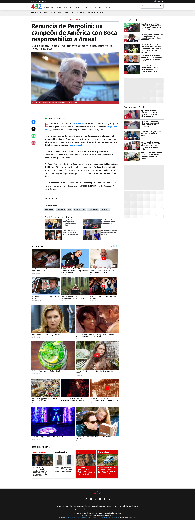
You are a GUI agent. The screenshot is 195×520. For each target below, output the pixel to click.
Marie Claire (80, 506)
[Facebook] (91, 499)
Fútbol (59, 8)
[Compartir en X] (33, 129)
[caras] (86, 452)
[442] (97, 493)
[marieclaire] (64, 452)
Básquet (77, 8)
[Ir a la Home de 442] (36, 8)
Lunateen (129, 506)
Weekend (94, 506)
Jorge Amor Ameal (79, 209)
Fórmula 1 (68, 8)
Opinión (93, 8)
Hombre (88, 506)
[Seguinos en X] (95, 499)
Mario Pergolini (77, 145)
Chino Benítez (61, 209)
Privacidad (97, 509)
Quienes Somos (79, 509)
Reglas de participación (113, 509)
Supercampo (110, 506)
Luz (121, 506)
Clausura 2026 (50, 13)
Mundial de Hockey (95, 13)
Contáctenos (88, 509)
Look (116, 506)
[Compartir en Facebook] (33, 122)
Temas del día (36, 13)
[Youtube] (100, 499)
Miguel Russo (105, 209)
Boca (66, 13)
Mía (124, 506)
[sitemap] (109, 499)
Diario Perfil (60, 506)
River (60, 13)
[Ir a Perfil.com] (159, 2)
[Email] (33, 143)
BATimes (136, 506)
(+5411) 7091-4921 (102, 517)
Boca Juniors (78, 123)
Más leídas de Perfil (134, 107)
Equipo (103, 509)
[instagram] (86, 499)
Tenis (85, 8)
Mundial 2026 (49, 8)
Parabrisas (102, 506)
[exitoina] (42, 452)
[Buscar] (161, 6)
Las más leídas (131, 20)
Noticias (73, 506)
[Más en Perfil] (44, 447)
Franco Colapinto (77, 13)
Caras (67, 506)
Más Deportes (104, 8)
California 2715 (69, 517)
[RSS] (104, 499)
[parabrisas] (107, 452)
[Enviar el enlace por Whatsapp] (33, 136)
